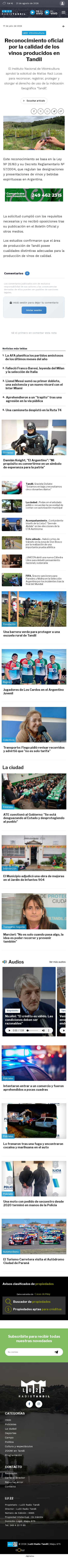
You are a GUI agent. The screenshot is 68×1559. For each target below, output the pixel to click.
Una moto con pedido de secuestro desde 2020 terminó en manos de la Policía (33, 1203)
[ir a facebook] (29, 1404)
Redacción (11, 1473)
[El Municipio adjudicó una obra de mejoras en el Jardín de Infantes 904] (34, 853)
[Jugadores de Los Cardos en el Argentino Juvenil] (34, 667)
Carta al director (15, 1477)
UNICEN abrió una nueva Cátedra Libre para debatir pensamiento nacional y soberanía (44, 560)
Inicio (8, 1419)
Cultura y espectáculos (19, 1446)
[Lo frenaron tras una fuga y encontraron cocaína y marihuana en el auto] (34, 1121)
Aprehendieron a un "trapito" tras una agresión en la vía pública (34, 399)
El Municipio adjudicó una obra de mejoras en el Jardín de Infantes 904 (33, 877)
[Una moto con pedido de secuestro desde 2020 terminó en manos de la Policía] (34, 1178)
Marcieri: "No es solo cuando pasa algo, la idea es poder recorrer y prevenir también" (33, 938)
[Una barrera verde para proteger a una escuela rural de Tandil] (34, 609)
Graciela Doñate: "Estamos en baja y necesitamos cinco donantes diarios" (44, 486)
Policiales (10, 1424)
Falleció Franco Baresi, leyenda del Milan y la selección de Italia (35, 370)
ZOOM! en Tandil (15, 1450)
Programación (13, 1455)
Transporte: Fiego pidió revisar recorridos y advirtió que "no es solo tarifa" (34, 749)
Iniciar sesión (34, 310)
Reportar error (14, 1482)
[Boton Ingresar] (62, 3)
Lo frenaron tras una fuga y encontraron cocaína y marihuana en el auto (33, 1145)
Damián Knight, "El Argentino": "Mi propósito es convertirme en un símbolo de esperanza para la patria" (32, 464)
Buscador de (32, 1301)
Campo (9, 1437)
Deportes (10, 1433)
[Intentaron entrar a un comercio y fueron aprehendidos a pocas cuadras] (34, 1063)
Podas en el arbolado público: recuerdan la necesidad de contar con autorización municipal (44, 505)
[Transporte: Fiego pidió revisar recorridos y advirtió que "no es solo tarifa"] (34, 724)
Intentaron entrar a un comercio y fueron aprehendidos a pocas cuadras (33, 1087)
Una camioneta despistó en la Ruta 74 (34, 410)
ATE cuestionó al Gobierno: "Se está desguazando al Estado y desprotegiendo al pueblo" (33, 818)
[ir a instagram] (38, 1404)
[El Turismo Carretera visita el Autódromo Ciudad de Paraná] (34, 1236)
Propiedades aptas (37, 1309)
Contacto (10, 1486)
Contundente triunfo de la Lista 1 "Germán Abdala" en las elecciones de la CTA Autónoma (44, 524)
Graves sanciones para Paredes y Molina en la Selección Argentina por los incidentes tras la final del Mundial (45, 579)
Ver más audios (57, 961)
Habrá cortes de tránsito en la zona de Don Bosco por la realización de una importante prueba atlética (44, 543)
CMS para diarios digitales (34, 1550)
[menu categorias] (64, 12)
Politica (9, 1442)
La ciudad (10, 1428)
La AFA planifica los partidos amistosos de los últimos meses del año (34, 357)
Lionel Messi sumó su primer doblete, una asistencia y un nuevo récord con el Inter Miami (34, 384)
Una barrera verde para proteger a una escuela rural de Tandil (31, 633)
